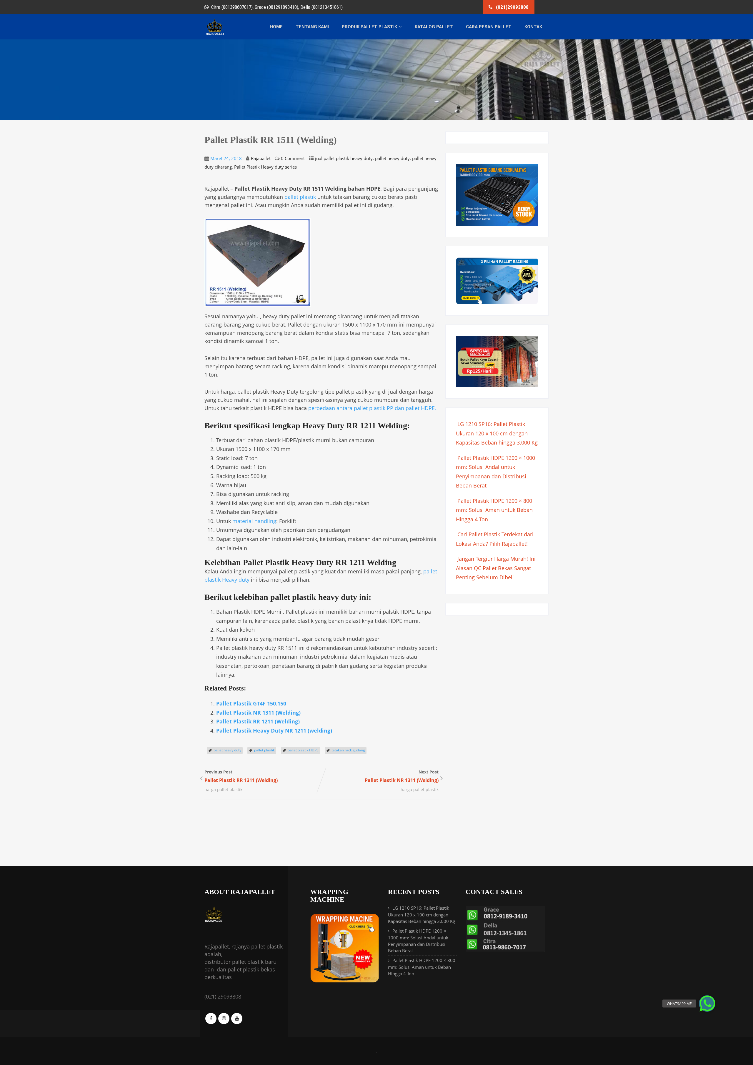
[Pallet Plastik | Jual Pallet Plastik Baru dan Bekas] (214, 34)
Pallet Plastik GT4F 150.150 (251, 703)
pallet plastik (300, 196)
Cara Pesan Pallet (489, 26)
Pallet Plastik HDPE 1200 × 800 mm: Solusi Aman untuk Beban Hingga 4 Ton (494, 510)
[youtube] (236, 1018)
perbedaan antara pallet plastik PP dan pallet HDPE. (372, 408)
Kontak (533, 26)
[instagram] (223, 1018)
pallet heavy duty (392, 158)
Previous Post (241, 776)
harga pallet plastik (223, 789)
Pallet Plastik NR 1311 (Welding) (258, 712)
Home (276, 26)
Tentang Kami (312, 26)
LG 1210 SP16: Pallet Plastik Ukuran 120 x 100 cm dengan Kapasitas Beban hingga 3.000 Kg (497, 433)
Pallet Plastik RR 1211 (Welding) (258, 721)
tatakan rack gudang (348, 750)
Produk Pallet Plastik (369, 26)
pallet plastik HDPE (303, 750)
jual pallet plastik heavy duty (344, 158)
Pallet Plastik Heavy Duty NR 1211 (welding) (274, 730)
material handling (254, 521)
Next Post (402, 776)
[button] (707, 1003)
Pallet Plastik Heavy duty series (265, 167)
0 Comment (293, 158)
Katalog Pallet (434, 26)
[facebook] (210, 1018)
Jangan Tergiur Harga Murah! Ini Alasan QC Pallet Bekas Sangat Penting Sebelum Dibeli (496, 568)
